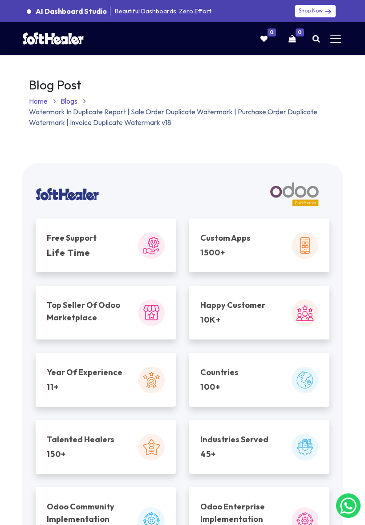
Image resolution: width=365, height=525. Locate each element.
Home (39, 101)
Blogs (70, 101)
